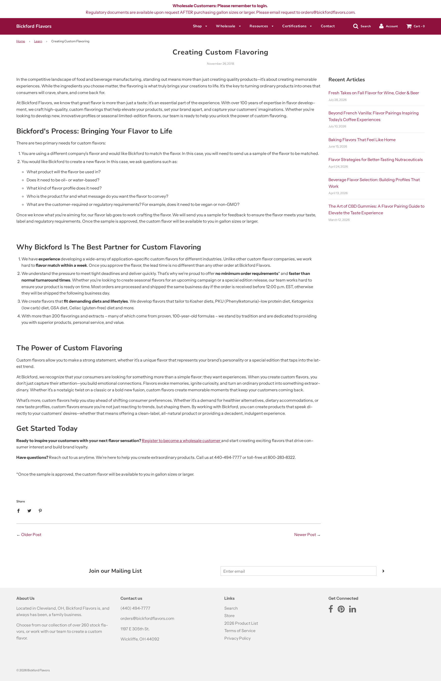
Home (20, 41)
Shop (198, 26)
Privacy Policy (237, 638)
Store (229, 615)
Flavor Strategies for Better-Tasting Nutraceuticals (375, 159)
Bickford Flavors (34, 26)
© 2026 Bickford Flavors (33, 670)
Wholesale (226, 26)
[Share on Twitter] (29, 510)
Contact (328, 26)
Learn (38, 41)
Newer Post (305, 534)
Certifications (295, 26)
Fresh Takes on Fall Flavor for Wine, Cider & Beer (373, 92)
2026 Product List (241, 623)
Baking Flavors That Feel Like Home (362, 139)
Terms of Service (239, 630)
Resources (259, 26)
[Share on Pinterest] (40, 510)
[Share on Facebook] (19, 510)
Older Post (31, 534)
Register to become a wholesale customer (181, 440)
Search (231, 608)
